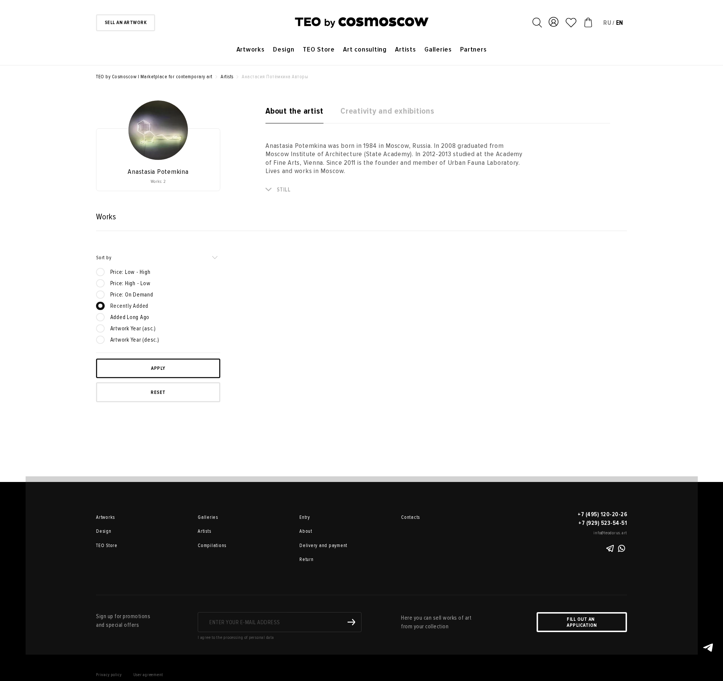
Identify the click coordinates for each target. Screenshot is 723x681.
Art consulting (365, 49)
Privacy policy (109, 674)
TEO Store (319, 49)
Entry (304, 517)
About (305, 531)
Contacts (410, 517)
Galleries (438, 49)
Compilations (212, 546)
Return (306, 559)
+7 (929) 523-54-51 (602, 523)
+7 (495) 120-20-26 (602, 514)
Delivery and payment (323, 546)
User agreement (148, 674)
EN (620, 23)
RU (607, 23)
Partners (473, 49)
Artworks (250, 49)
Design (283, 49)
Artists (405, 49)
